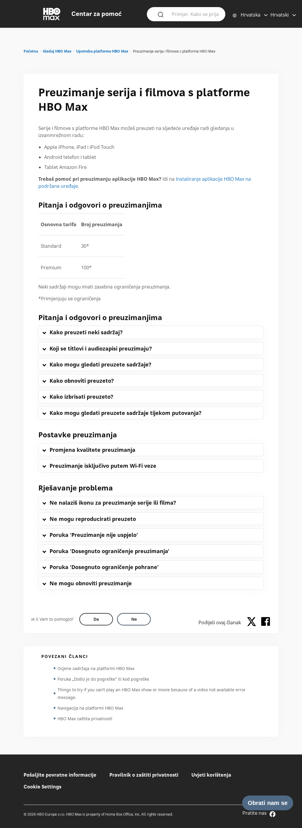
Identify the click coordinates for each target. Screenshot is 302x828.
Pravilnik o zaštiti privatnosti (143, 775)
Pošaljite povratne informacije (60, 775)
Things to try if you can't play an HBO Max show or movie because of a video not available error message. (152, 693)
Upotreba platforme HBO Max (102, 51)
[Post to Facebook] (265, 622)
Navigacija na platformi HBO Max (90, 708)
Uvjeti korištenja (211, 775)
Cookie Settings (42, 786)
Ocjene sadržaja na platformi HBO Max (96, 668)
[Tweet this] (253, 622)
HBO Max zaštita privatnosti (85, 718)
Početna (31, 51)
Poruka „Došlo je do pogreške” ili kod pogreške (103, 679)
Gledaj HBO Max (57, 51)
